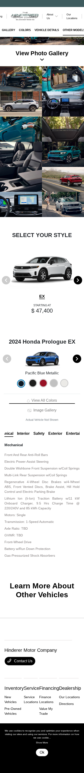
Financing (49, 688)
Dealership (70, 688)
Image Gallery (44, 410)
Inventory (14, 688)
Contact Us (22, 661)
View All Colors (44, 400)
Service (31, 688)
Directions (66, 704)
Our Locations (69, 697)
